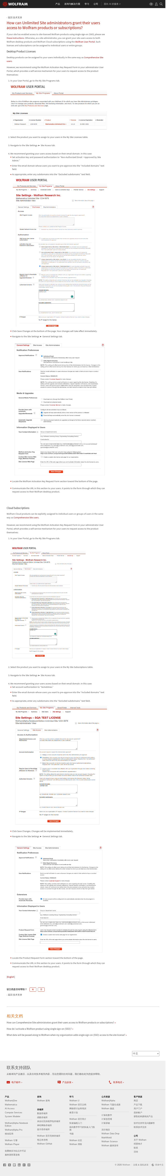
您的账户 (138, 1112)
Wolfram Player (12, 1144)
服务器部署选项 (12, 1155)
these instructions (15, 38)
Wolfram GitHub (44, 1144)
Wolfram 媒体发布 (109, 1145)
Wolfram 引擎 (11, 1140)
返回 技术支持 (15, 17)
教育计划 (73, 1112)
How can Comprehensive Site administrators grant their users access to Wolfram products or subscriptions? (60, 1022)
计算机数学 (106, 1115)
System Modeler (12, 1116)
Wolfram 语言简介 (77, 1119)
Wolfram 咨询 (43, 1100)
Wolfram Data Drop (110, 1133)
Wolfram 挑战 (107, 1108)
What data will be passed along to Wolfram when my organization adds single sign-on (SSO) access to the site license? (66, 1034)
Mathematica (11, 1104)
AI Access (10, 1108)
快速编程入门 (75, 1123)
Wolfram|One (11, 1100)
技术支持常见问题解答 (144, 1123)
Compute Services (13, 1112)
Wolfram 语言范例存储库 (48, 1136)
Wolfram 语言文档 (77, 1104)
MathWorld (106, 1137)
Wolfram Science (109, 1141)
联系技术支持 (140, 1127)
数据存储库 (42, 1113)
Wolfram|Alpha (108, 1100)
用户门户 (138, 1108)
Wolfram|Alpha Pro (13, 1130)
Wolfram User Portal (85, 41)
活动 (136, 1151)
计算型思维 (106, 1119)
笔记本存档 (42, 1140)
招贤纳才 (138, 1144)
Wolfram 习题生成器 (110, 1104)
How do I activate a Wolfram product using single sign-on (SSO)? (39, 1028)
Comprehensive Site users (26, 517)
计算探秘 (105, 1123)
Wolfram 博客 (75, 1144)
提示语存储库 (43, 1129)
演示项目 (105, 1129)
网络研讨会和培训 (77, 1108)
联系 (136, 1148)
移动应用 (9, 1134)
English (10, 976)
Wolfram (126, 1165)
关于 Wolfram (140, 1140)
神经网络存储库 (44, 1125)
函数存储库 (42, 1117)
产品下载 (138, 1104)
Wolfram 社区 (75, 1140)
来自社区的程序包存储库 (48, 1121)
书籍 (71, 1134)
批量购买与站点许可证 (15, 1151)
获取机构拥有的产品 (143, 1116)
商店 (136, 1100)
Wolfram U (74, 1100)
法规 (135, 1165)
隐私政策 (144, 1165)
